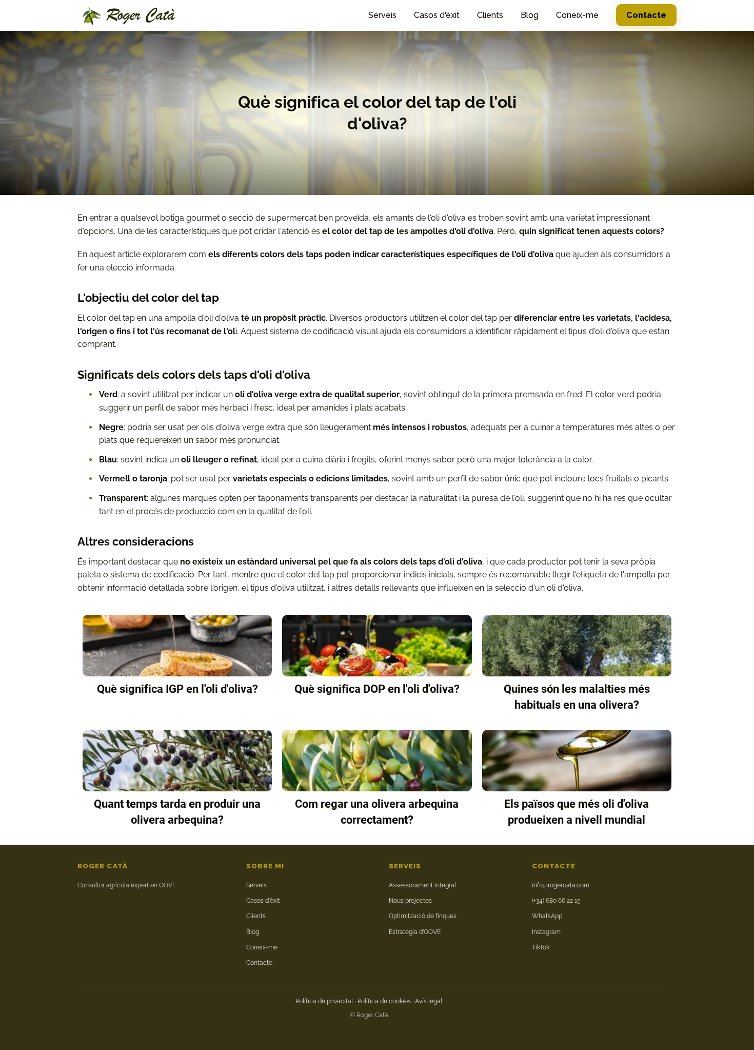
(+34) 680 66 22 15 (556, 900)
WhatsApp (547, 916)
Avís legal (428, 1001)
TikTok (540, 947)
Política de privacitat (324, 1001)
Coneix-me (577, 15)
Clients (490, 15)
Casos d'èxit (437, 15)
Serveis (382, 15)
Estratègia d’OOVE (415, 932)
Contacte (646, 15)
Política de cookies (384, 1001)
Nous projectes (410, 900)
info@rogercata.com (560, 885)
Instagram (546, 932)
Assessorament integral (422, 885)
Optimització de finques (423, 916)
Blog (530, 15)
